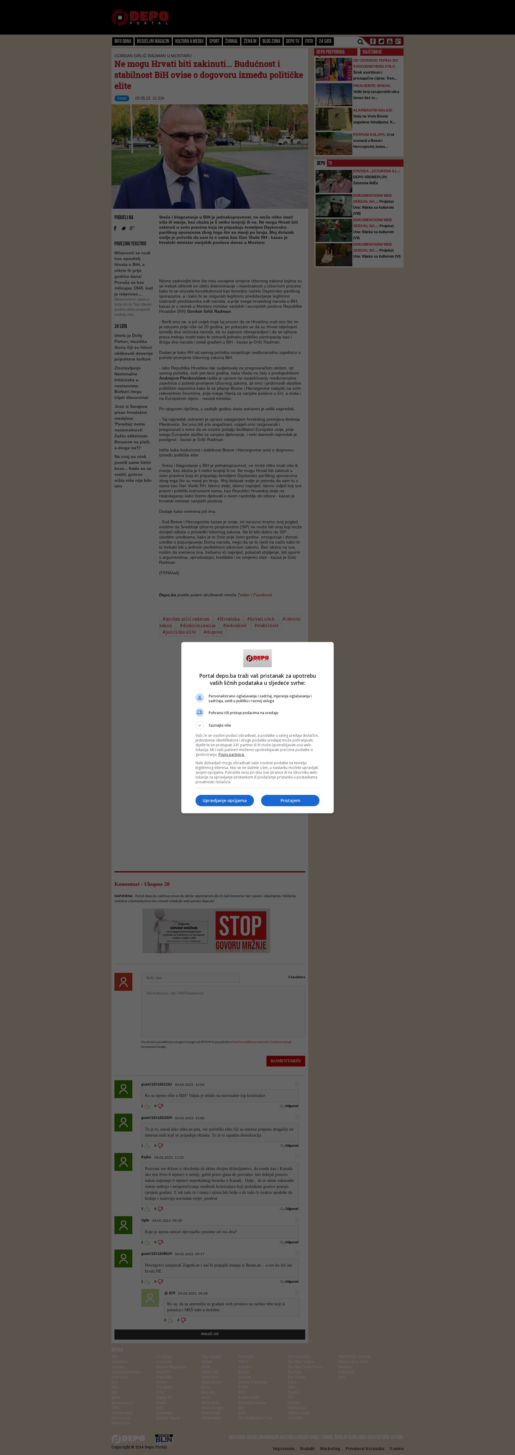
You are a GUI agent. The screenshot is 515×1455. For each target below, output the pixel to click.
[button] (257, 725)
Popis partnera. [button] (231, 754)
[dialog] (257, 727)
